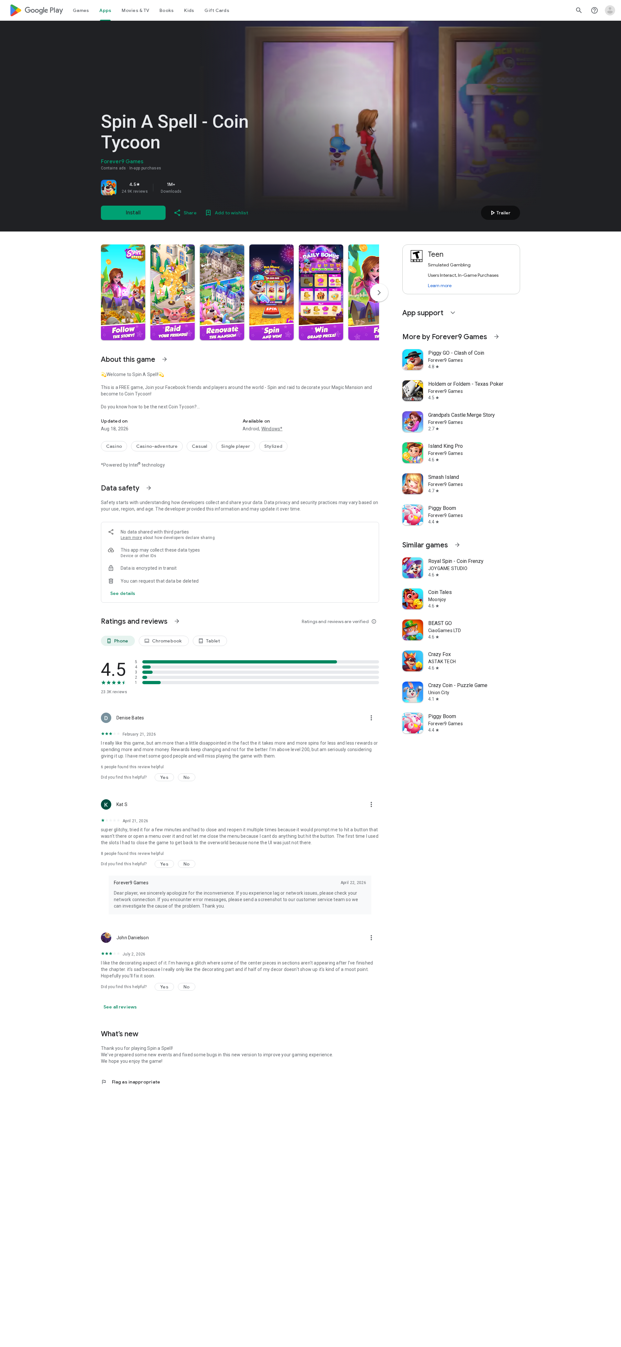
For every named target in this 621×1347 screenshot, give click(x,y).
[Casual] (199, 446)
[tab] (81, 10)
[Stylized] (273, 446)
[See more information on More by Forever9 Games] (496, 336)
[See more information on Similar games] (457, 545)
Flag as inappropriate (130, 1082)
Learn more (131, 537)
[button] (123, 292)
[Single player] (235, 446)
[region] (191, 187)
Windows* (272, 428)
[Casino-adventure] (157, 446)
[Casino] (114, 446)
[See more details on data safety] (123, 593)
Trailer (499, 213)
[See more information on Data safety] (149, 488)
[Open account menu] (610, 10)
